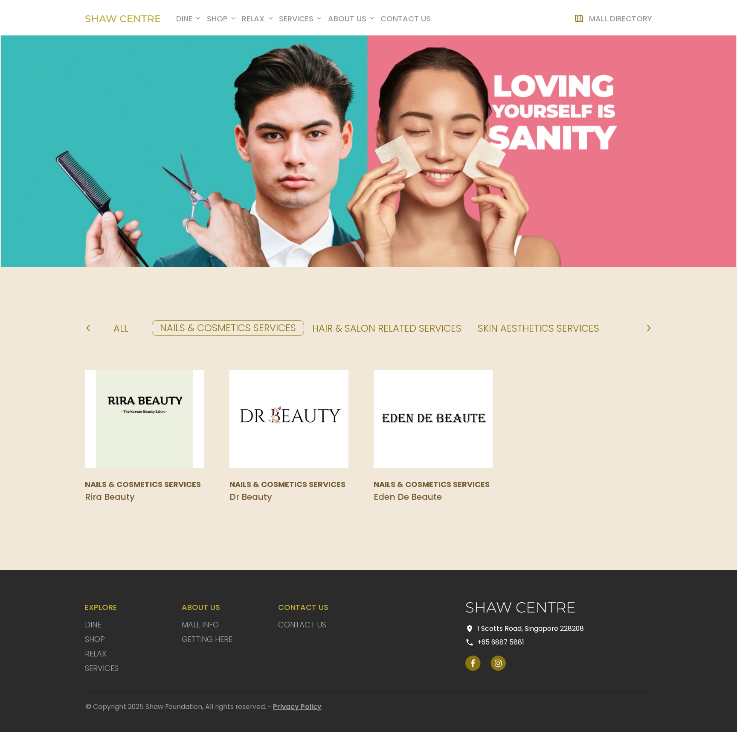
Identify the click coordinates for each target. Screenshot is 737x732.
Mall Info (200, 624)
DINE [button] (184, 19)
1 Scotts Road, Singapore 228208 (530, 628)
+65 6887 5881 (500, 642)
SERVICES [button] (296, 19)
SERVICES (102, 668)
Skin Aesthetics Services (538, 328)
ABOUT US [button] (347, 19)
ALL (120, 328)
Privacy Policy (297, 707)
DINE (93, 624)
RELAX (96, 653)
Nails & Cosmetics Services (228, 328)
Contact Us (302, 624)
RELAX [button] (253, 19)
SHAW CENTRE (123, 18)
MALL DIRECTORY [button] (620, 19)
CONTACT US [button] (405, 19)
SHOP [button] (217, 19)
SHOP (95, 639)
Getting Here (207, 639)
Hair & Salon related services (386, 328)
